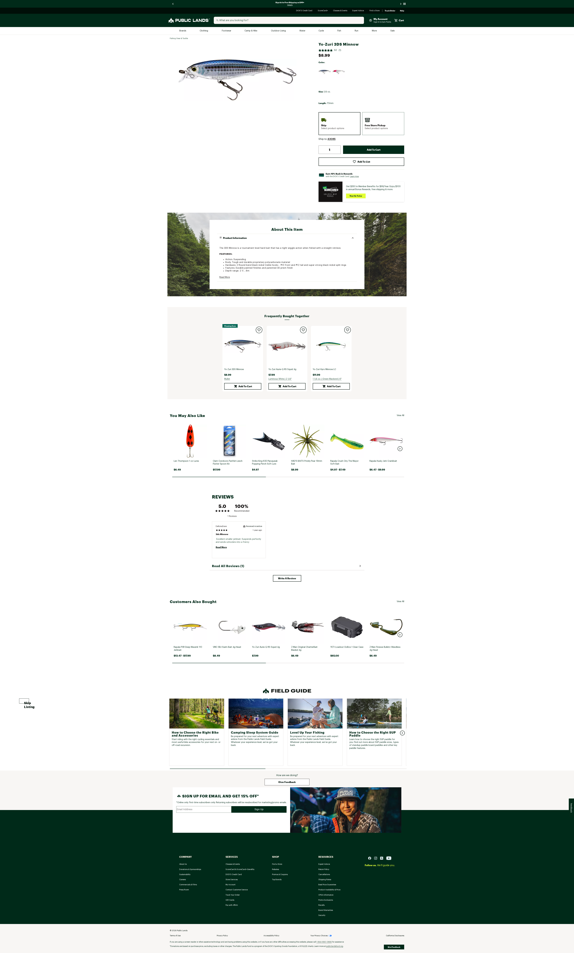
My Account (230, 885)
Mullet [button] (227, 379)
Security (321, 915)
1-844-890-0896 (324, 942)
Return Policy (323, 869)
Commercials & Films (188, 885)
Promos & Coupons (280, 874)
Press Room (184, 890)
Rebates (275, 869)
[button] (331, 139)
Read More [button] (224, 277)
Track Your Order (233, 895)
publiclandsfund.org (334, 946)
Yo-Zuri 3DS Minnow (234, 369)
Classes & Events (340, 11)
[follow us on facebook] (371, 858)
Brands (183, 31)
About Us (183, 864)
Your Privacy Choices (319, 936)
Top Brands (276, 879)
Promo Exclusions (325, 900)
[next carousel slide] (401, 4)
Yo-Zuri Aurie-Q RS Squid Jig (282, 369)
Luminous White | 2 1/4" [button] (280, 379)
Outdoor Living (278, 31)
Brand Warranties (325, 910)
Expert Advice (358, 11)
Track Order (390, 11)
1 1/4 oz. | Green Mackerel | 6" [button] (327, 379)
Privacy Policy (222, 936)
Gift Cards (230, 900)
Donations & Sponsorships (190, 869)
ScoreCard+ (323, 11)
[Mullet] (325, 72)
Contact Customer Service (237, 890)
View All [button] (400, 415)
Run (357, 31)
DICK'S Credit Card (304, 11)
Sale (392, 31)
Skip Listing (26, 702)
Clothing (204, 31)
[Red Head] (339, 72)
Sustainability (184, 874)
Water (302, 31)
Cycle (321, 31)
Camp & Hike (251, 31)
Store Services (232, 879)
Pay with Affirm (232, 905)
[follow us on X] (383, 858)
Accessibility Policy (271, 936)
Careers (182, 879)
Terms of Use (175, 936)
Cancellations (324, 874)
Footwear (227, 31)
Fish (339, 31)
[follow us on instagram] (377, 858)
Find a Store (375, 11)
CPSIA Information (325, 895)
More (374, 31)
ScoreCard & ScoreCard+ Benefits (240, 869)
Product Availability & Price (329, 890)
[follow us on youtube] (389, 858)
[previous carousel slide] (173, 4)
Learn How (354, 176)
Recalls (321, 905)
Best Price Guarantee (327, 885)
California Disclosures (395, 936)
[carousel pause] (404, 4)
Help (402, 11)
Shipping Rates (324, 879)
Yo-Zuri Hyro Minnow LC (324, 369)
